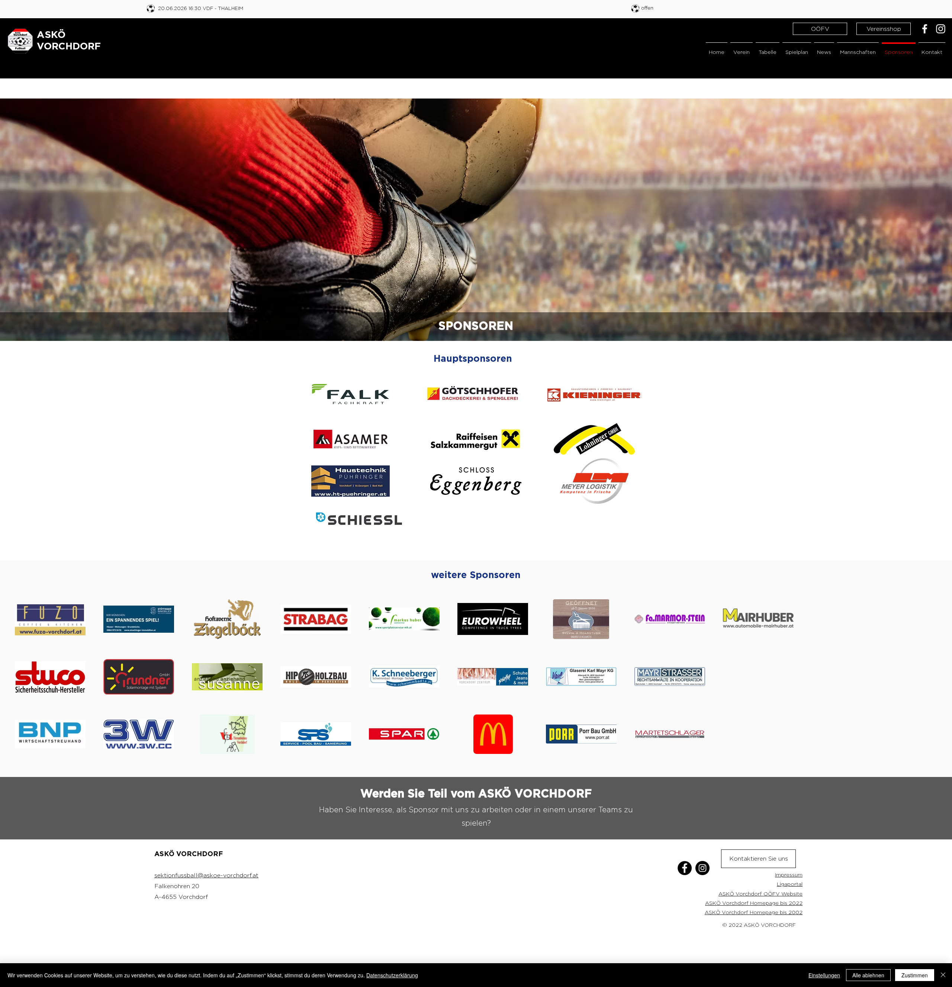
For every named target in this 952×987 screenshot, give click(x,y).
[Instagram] (941, 29)
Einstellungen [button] (824, 975)
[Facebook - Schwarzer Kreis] (685, 868)
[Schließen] (943, 975)
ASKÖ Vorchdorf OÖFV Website (760, 893)
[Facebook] (925, 29)
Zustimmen (914, 975)
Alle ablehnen (868, 975)
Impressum (789, 874)
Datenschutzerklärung (392, 975)
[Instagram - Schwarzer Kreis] (702, 868)
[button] (741, 48)
